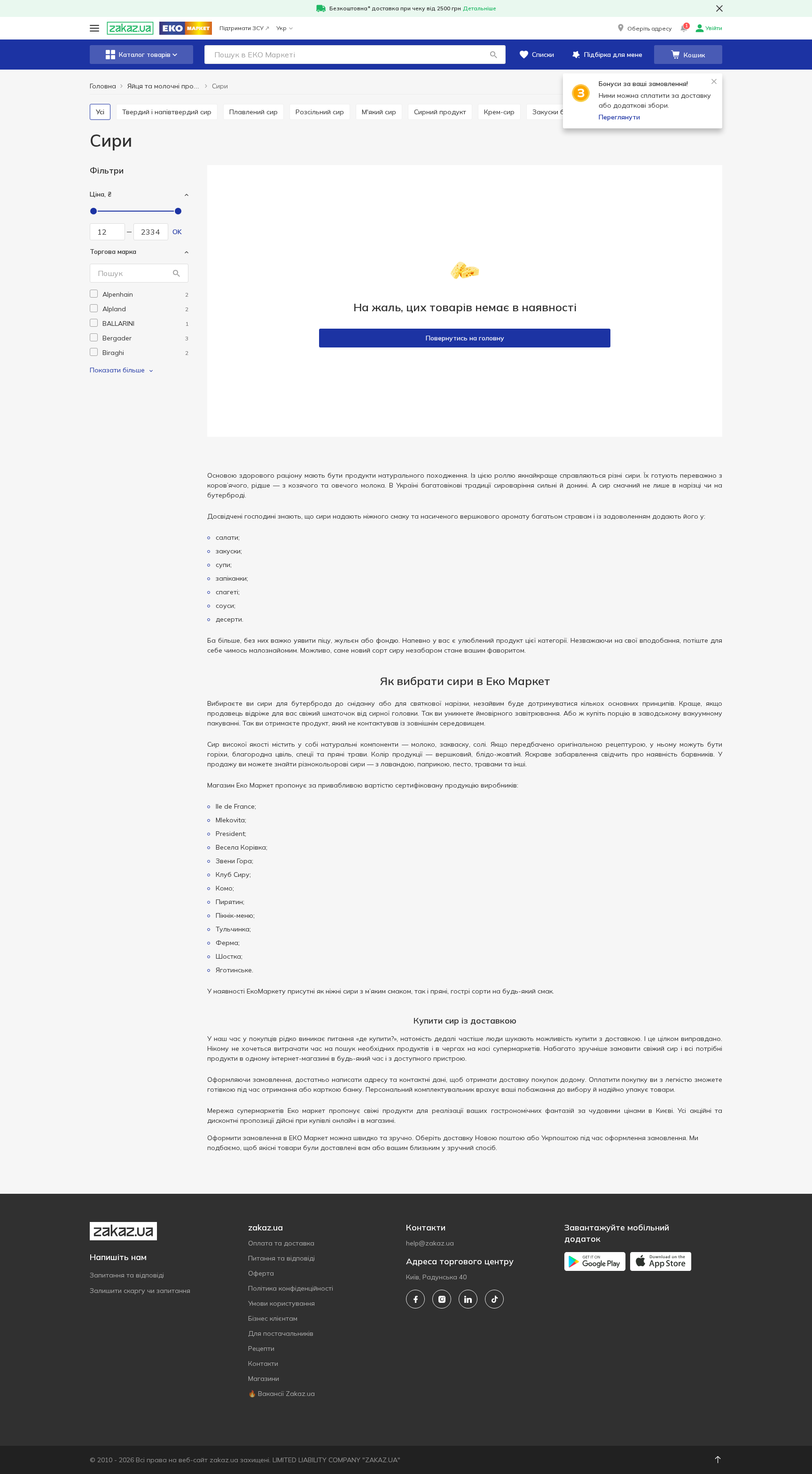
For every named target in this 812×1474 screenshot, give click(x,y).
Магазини (263, 1378)
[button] (643, 28)
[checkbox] (94, 294)
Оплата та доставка (281, 1243)
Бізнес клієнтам (272, 1318)
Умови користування (281, 1303)
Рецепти (261, 1348)
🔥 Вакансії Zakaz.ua (281, 1393)
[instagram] (441, 1299)
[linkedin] (468, 1299)
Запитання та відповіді (127, 1275)
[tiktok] (494, 1299)
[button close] (719, 8)
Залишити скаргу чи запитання (140, 1290)
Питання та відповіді (281, 1258)
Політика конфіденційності (290, 1288)
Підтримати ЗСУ (241, 28)
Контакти (263, 1363)
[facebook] (415, 1299)
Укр (281, 28)
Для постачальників (280, 1333)
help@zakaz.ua (430, 1243)
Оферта (261, 1273)
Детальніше (479, 8)
